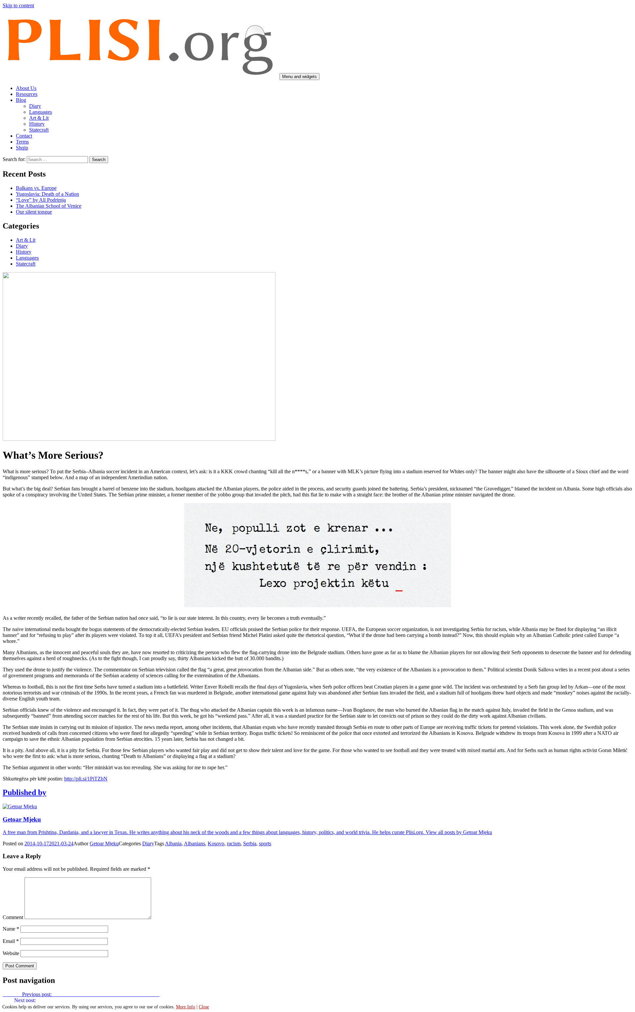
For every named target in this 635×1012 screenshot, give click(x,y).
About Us (26, 88)
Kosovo (216, 843)
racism (233, 843)
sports (265, 843)
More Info (185, 1006)
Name (11, 929)
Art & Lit (39, 118)
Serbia (249, 843)
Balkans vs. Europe (36, 188)
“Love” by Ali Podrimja (41, 200)
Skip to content (18, 5)
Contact (24, 136)
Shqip (22, 147)
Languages (40, 112)
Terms (22, 142)
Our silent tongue (34, 212)
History (37, 124)
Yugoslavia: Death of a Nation (47, 194)
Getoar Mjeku (104, 843)
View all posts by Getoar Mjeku (459, 832)
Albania (173, 843)
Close (204, 1006)
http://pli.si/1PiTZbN (85, 778)
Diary (35, 106)
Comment (13, 917)
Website (11, 953)
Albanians (194, 843)
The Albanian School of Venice (48, 206)
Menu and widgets (299, 76)
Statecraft (39, 130)
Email (11, 941)
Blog (21, 100)
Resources (26, 94)
